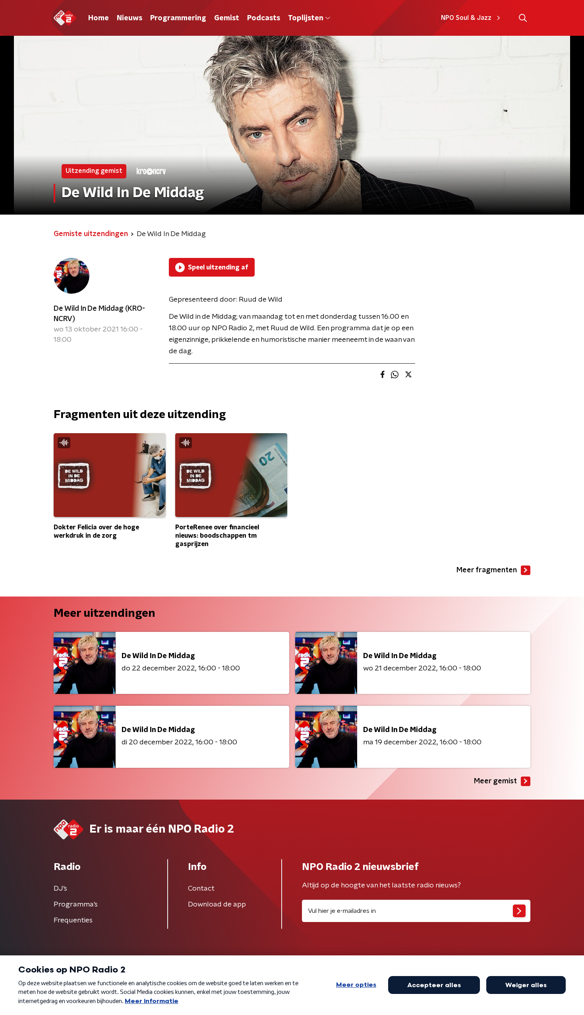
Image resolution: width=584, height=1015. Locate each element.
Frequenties (73, 920)
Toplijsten (305, 18)
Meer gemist (495, 781)
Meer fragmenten (486, 570)
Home (98, 18)
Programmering (178, 18)
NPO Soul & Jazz (466, 18)
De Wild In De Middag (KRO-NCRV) (99, 314)
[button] (522, 18)
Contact (201, 888)
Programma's (76, 904)
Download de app (217, 904)
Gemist (226, 18)
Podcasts (263, 18)
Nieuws (129, 18)
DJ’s (60, 888)
